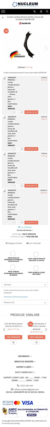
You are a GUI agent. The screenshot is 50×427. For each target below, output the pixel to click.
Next (46, 48)
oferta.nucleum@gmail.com (26, 389)
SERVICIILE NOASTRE (24, 361)
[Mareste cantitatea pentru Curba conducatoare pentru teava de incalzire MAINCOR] (21, 112)
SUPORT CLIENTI (24, 367)
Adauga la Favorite (14, 243)
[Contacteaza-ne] (35, 11)
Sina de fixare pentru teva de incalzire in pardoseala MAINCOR (13, 324)
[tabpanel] (25, 45)
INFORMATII (24, 356)
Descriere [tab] (7, 284)
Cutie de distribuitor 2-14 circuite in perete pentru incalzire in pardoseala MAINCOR (36, 324)
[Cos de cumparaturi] (41, 11)
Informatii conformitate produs (16, 297)
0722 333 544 (26, 385)
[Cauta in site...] (47, 11)
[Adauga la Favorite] (13, 342)
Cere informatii (34, 243)
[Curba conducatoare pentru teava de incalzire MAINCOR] (25, 45)
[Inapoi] (2, 17)
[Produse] (3, 12)
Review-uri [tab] (9, 302)
